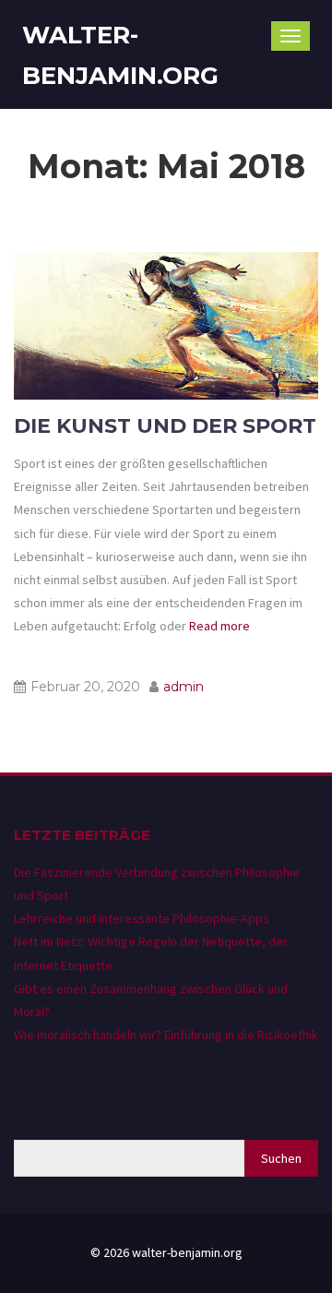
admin (183, 686)
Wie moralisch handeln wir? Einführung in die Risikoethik (166, 1034)
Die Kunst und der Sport (165, 425)
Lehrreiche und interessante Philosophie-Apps (141, 918)
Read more (218, 625)
